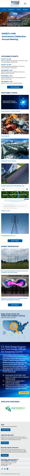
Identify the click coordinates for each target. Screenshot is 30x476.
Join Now (4, 455)
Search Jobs (5, 429)
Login (19, 9)
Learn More (24, 392)
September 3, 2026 (6, 76)
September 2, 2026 (6, 70)
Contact (11, 9)
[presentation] (2, 409)
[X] (2, 469)
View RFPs (5, 442)
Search (25, 9)
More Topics (15, 240)
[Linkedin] (5, 469)
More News (15, 305)
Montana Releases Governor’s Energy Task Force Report (13, 36)
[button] (22, 43)
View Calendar (15, 87)
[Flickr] (7, 469)
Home (4, 9)
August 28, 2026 (6, 59)
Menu (25, 3)
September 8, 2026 (6, 81)
